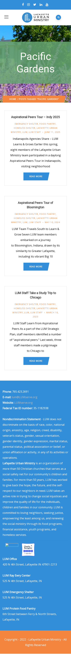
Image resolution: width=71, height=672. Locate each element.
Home (12, 99)
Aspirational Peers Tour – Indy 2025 (35, 117)
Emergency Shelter (26, 123)
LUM (25, 132)
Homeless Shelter (24, 128)
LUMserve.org (23, 403)
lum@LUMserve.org (24, 397)
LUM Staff (35, 132)
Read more (35, 176)
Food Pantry (47, 123)
